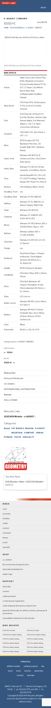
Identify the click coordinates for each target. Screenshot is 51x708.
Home (6, 28)
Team (18, 671)
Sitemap (30, 675)
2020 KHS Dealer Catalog (11, 639)
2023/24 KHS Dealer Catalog (12, 635)
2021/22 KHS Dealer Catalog (36, 635)
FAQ (42, 666)
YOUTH (17, 437)
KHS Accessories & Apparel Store (16, 564)
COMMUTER (7, 533)
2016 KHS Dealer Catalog (11, 647)
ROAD (7, 428)
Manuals (7, 394)
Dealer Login (8, 3)
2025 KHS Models (17, 28)
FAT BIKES (6, 518)
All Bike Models (13, 666)
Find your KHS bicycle (13, 378)
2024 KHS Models (33, 630)
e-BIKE (5, 523)
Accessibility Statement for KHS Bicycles (19, 618)
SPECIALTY (28, 437)
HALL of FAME (11, 400)
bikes (21, 481)
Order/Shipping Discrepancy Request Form (19, 606)
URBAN (39, 432)
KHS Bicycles (11, 481)
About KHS (7, 586)
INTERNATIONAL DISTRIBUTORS (19, 389)
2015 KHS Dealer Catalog (35, 647)
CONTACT (6, 591)
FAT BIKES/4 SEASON (22, 428)
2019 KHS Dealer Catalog (35, 639)
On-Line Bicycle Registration (14, 601)
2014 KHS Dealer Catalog (11, 651)
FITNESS (8, 437)
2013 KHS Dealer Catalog (35, 651)
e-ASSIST (9, 18)
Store (10, 671)
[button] (43, 7)
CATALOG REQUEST (9, 596)
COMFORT (29, 432)
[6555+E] (15, 470)
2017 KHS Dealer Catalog (35, 643)
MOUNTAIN (17, 432)
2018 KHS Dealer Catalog (11, 643)
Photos (27, 671)
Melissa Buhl (9, 373)
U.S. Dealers (9, 384)
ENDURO (22, 18)
